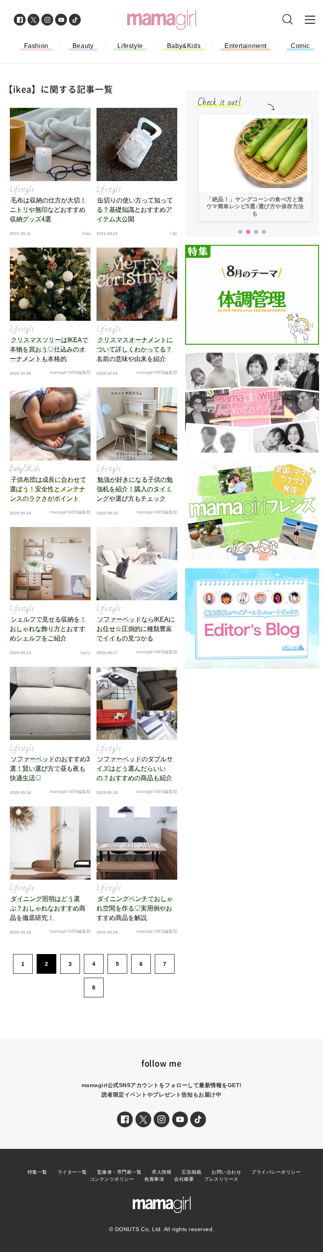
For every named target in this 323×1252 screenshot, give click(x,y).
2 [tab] (248, 232)
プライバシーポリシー (276, 1172)
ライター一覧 (72, 1172)
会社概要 (184, 1179)
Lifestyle (130, 46)
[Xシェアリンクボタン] (143, 1119)
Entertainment (246, 46)
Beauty (83, 46)
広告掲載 (191, 1172)
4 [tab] (264, 232)
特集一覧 (37, 1172)
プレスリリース (221, 1179)
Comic (300, 46)
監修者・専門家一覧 (119, 1172)
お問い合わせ (226, 1172)
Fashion (36, 46)
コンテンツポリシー (112, 1179)
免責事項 (154, 1179)
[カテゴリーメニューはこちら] (310, 20)
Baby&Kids (183, 46)
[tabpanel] (255, 133)
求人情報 (161, 1172)
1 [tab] (240, 232)
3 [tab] (256, 232)
